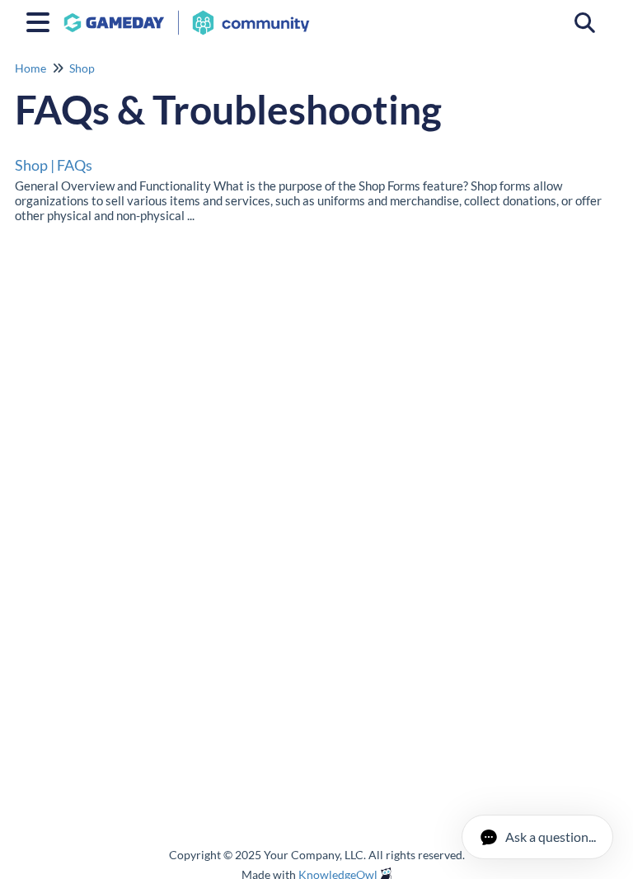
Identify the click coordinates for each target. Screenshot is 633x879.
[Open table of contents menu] (41, 20)
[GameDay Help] (187, 14)
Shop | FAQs (53, 165)
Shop (82, 68)
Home (30, 68)
